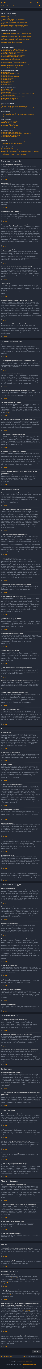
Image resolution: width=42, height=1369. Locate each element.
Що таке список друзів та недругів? (9, 113)
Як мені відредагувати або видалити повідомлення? (14, 50)
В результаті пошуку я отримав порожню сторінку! (13, 124)
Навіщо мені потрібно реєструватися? (10, 15)
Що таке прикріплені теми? (7, 81)
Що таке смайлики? (6, 75)
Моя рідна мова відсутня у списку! (9, 38)
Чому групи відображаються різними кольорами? (13, 96)
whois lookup (26, 1310)
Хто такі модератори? (6, 90)
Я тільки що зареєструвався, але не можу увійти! (13, 19)
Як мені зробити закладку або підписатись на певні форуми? (16, 133)
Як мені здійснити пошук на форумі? (10, 121)
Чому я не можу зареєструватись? (9, 18)
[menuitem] (6, 3)
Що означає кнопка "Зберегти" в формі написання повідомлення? (17, 64)
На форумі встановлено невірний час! (10, 35)
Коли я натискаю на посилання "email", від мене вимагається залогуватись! (19, 44)
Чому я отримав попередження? (9, 61)
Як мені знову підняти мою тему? (9, 67)
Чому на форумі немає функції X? (9, 149)
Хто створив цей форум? (7, 148)
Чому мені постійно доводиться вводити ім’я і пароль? (14, 25)
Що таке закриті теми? (6, 82)
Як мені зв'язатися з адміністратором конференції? (13, 154)
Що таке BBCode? (5, 72)
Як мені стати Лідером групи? (8, 95)
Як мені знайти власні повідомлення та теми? (12, 127)
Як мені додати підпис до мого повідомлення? (12, 52)
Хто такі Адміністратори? (7, 89)
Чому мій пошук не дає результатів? (10, 122)
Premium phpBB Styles (26, 1361)
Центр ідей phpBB (6, 1295)
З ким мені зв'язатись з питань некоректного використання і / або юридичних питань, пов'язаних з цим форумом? (20, 152)
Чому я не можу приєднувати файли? (10, 59)
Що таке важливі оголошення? (8, 78)
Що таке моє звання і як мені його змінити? (11, 42)
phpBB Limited (13, 1278)
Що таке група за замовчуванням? (9, 98)
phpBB (7, 412)
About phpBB (4, 1283)
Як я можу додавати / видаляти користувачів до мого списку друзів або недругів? (18, 115)
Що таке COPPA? (5, 16)
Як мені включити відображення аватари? (11, 41)
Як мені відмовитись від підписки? (9, 136)
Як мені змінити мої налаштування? (10, 32)
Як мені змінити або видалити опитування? (11, 56)
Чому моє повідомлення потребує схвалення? (12, 65)
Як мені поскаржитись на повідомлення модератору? (14, 62)
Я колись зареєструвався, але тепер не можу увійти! (14, 22)
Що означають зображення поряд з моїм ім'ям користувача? (16, 39)
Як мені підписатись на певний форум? (11, 135)
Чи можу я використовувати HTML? (10, 73)
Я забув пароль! (5, 23)
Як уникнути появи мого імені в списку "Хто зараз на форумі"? (16, 33)
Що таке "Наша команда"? (7, 99)
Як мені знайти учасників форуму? (9, 125)
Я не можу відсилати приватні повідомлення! (12, 104)
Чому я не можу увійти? (7, 20)
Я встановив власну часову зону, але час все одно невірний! (16, 36)
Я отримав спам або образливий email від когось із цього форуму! (17, 107)
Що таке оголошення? (6, 79)
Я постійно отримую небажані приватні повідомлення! (14, 106)
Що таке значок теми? (6, 84)
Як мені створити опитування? (8, 53)
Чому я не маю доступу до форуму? (10, 58)
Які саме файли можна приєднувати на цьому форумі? (14, 141)
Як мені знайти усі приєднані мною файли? (11, 143)
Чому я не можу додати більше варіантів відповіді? (13, 55)
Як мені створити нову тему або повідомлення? (13, 49)
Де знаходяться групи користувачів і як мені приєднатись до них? (17, 93)
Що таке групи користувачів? (8, 92)
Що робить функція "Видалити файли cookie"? (12, 26)
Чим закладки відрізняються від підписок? (11, 132)
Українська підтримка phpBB (29, 1364)
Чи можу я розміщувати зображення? (10, 76)
